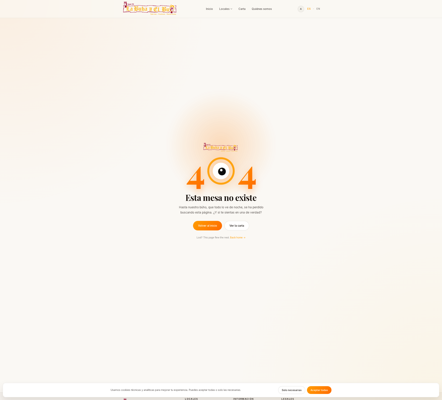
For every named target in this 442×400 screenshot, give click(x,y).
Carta (242, 9)
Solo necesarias (292, 390)
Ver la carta (236, 225)
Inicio (209, 9)
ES (309, 8)
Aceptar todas (319, 390)
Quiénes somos (262, 9)
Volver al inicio (207, 225)
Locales (224, 9)
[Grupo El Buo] (150, 9)
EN (318, 8)
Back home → (238, 237)
